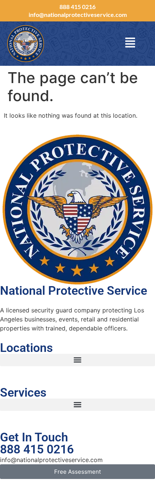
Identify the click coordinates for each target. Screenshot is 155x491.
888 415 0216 (77, 6)
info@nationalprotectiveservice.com (78, 14)
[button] (77, 360)
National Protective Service (73, 290)
